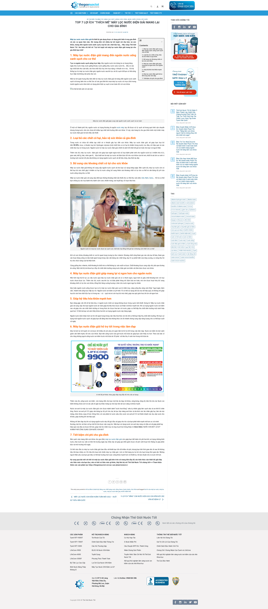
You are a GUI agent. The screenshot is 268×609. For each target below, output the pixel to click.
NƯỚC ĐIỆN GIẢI (126, 491)
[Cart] (162, 6)
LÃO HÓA (187, 220)
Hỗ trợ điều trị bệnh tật (95, 19)
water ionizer (175, 257)
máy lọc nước (189, 223)
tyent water (182, 254)
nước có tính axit (176, 237)
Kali (143, 178)
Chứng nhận (105, 13)
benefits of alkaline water (178, 206)
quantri (125, 32)
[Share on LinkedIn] (125, 482)
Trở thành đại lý (141, 13)
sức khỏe (174, 250)
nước (193, 233)
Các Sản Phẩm (80, 13)
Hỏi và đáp (94, 13)
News (130, 19)
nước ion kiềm (187, 237)
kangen (173, 220)
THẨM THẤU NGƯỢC (185, 250)
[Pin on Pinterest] (121, 482)
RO (193, 247)
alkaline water (192, 199)
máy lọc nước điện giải (113, 439)
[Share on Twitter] (113, 482)
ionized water (190, 216)
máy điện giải (175, 227)
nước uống (190, 240)
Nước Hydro (136, 19)
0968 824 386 (186, 6)
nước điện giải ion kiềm (178, 243)
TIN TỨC (128, 13)
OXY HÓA (181, 247)
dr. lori (190, 206)
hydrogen (174, 213)
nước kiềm (174, 240)
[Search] (151, 6)
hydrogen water (184, 213)
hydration (192, 209)
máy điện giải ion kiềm (188, 227)
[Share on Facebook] (109, 482)
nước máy (120, 127)
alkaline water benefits (178, 203)
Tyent (194, 250)
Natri (146, 178)
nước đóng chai (192, 243)
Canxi (151, 178)
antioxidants (190, 203)
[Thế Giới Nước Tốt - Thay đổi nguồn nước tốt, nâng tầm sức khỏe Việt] (85, 5)
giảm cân (185, 209)
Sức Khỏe (144, 19)
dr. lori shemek (175, 209)
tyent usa (174, 254)
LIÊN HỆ (180, 4)
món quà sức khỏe (176, 230)
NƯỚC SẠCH (175, 233)
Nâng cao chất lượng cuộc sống (115, 19)
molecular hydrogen (177, 223)
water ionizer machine (178, 260)
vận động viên (191, 254)
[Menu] (71, 13)
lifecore (180, 220)
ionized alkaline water (177, 216)
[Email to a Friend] (117, 482)
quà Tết (188, 247)
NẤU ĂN (173, 247)
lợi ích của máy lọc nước (151, 489)
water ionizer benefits (187, 257)
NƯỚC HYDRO (188, 230)
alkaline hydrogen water (178, 199)
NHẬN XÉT (117, 13)
